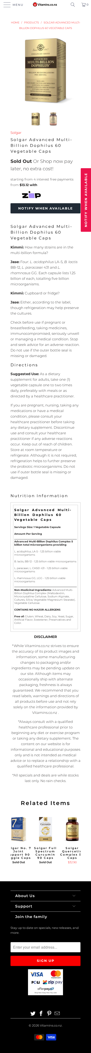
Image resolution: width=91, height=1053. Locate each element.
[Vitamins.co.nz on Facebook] (41, 1014)
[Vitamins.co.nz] (45, 4)
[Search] (74, 5)
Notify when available (45, 208)
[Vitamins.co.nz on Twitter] (33, 1014)
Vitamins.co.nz (51, 1025)
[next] (76, 70)
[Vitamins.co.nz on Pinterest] (49, 1014)
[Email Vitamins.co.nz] (57, 1014)
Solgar (15, 132)
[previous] (15, 70)
